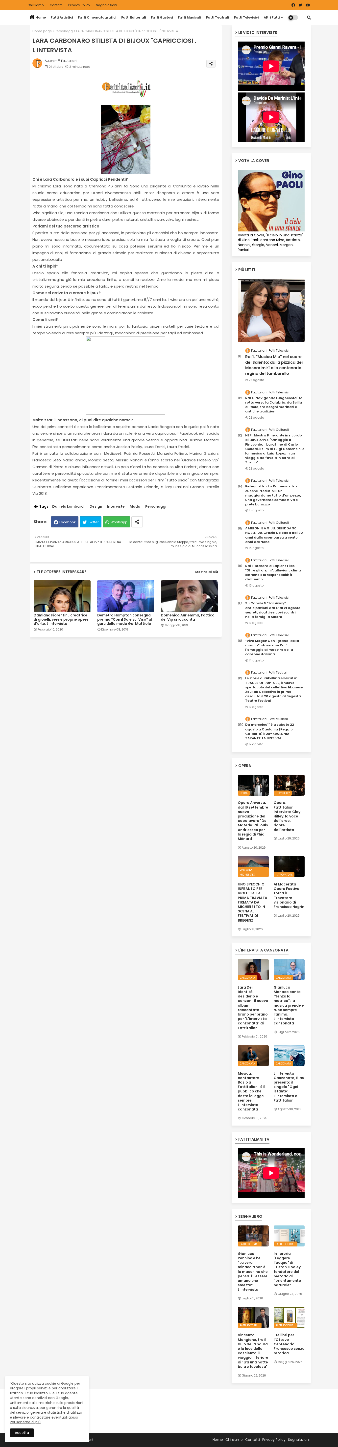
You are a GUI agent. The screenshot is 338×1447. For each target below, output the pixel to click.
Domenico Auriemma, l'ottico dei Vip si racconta (188, 617)
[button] (309, 18)
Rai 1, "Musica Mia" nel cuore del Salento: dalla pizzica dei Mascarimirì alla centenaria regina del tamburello (274, 365)
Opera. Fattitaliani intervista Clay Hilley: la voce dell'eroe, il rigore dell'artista (287, 816)
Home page (42, 31)
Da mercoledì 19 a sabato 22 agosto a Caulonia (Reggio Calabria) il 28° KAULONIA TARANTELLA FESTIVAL (269, 732)
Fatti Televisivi (246, 17)
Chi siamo (36, 5)
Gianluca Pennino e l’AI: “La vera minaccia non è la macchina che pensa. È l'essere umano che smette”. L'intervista (253, 1271)
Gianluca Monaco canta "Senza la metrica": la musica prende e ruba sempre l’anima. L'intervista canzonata (289, 1005)
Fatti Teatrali (217, 17)
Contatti (56, 5)
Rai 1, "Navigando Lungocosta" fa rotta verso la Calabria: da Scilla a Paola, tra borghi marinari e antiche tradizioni (274, 405)
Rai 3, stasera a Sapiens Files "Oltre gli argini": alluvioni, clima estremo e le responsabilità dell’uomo (273, 573)
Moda (135, 506)
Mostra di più (206, 571)
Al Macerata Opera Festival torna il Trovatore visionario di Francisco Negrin (289, 895)
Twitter (93, 522)
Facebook (67, 522)
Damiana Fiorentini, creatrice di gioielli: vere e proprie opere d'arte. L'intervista (61, 619)
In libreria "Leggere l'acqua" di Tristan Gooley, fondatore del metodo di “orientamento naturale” (288, 1269)
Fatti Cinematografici (97, 17)
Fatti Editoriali (133, 17)
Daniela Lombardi (68, 506)
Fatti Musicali (189, 17)
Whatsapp (119, 522)
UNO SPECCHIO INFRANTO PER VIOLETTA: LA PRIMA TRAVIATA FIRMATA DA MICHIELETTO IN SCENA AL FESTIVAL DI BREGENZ (252, 902)
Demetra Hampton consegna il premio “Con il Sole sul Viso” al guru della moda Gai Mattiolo (125, 619)
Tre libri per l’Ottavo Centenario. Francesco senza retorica (289, 1344)
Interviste (116, 506)
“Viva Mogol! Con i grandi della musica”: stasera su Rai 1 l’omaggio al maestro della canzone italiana (272, 648)
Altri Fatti (272, 17)
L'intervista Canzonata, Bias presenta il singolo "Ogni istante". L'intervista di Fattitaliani (289, 1087)
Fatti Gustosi (162, 17)
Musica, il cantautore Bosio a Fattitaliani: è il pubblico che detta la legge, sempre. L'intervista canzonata (251, 1091)
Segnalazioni (106, 5)
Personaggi (64, 31)
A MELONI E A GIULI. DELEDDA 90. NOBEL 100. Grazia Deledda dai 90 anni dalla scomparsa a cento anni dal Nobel (274, 535)
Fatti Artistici (62, 17)
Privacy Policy (79, 5)
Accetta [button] (22, 1432)
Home (40, 17)
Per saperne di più (25, 1422)
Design (96, 506)
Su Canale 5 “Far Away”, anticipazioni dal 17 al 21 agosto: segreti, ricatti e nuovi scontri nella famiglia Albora (273, 610)
